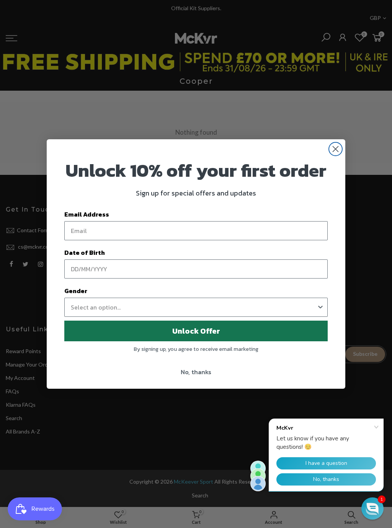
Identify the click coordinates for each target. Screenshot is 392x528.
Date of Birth (84, 252)
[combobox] (194, 307)
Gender (75, 290)
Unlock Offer (196, 331)
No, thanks (196, 371)
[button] (372, 508)
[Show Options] (320, 307)
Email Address (86, 214)
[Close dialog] (335, 149)
